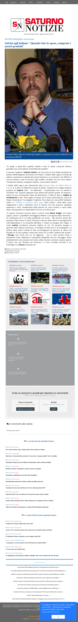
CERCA (48, 2)
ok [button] (58, 617)
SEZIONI (14, 2)
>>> (59, 567)
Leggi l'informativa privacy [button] (51, 612)
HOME (7, 2)
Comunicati (29, 39)
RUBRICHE (22, 2)
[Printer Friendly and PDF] (66, 162)
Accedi (9, 7)
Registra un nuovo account (25, 409)
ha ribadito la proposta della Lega (27, 202)
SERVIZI (64, 2)
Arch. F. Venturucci (32, 618)
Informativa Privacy (33, 616)
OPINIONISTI (40, 2)
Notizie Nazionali (14, 39)
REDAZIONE (56, 2)
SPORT (31, 2)
